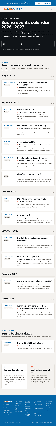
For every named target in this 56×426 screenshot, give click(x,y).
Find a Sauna (18, 403)
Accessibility (43, 422)
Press (47, 410)
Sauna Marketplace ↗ (38, 412)
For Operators (27, 405)
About (47, 405)
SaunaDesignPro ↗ (38, 405)
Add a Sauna (28, 408)
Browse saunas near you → (38, 386)
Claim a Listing (26, 411)
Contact (48, 408)
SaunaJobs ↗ (37, 415)
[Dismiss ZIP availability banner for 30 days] (53, 2)
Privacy (32, 422)
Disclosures (49, 422)
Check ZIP (47, 3)
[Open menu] (50, 9)
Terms (37, 422)
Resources (48, 403)
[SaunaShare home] (13, 9)
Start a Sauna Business (28, 415)
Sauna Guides (18, 411)
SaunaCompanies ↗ (38, 409)
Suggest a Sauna (17, 408)
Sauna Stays (18, 405)
